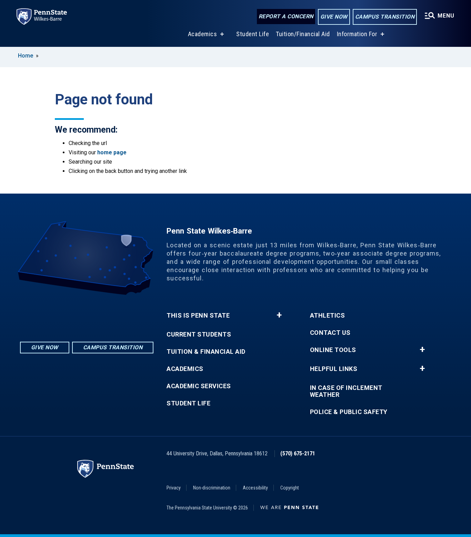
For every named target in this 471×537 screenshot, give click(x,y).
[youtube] (105, 314)
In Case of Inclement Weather (346, 391)
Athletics (327, 315)
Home (25, 55)
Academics (202, 34)
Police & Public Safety (349, 412)
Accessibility (255, 487)
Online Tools (333, 350)
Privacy (174, 487)
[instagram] (69, 314)
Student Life (252, 34)
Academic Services (199, 386)
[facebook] (87, 314)
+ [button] (279, 315)
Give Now (334, 16)
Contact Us (330, 332)
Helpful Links (334, 368)
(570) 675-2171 (297, 453)
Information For (357, 34)
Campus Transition (385, 16)
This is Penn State (198, 315)
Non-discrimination (211, 487)
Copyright (289, 487)
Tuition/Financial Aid (303, 34)
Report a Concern (286, 16)
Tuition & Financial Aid (206, 351)
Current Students (199, 334)
